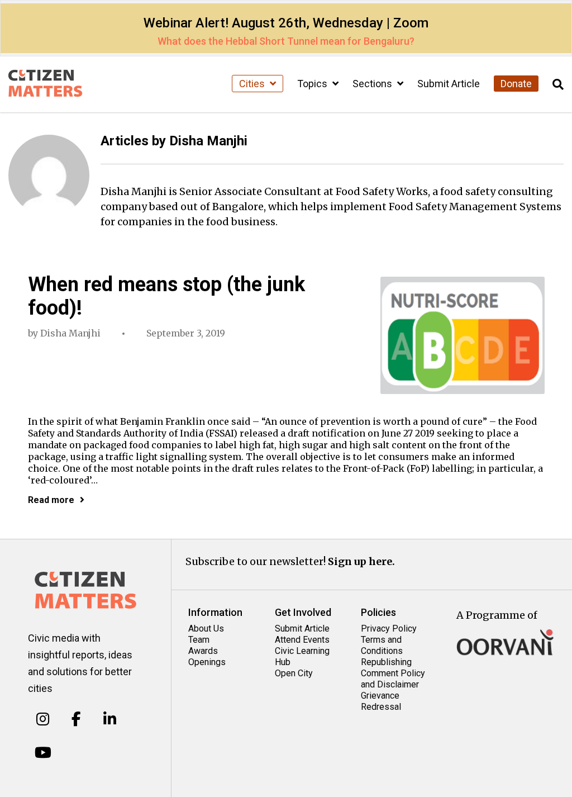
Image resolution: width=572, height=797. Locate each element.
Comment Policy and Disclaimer (393, 679)
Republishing (386, 662)
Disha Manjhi (70, 333)
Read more (51, 500)
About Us (206, 628)
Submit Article (448, 83)
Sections (373, 83)
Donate (516, 83)
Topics (313, 83)
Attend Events (302, 639)
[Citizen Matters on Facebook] (76, 719)
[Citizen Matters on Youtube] (43, 752)
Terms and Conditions (382, 645)
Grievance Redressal (381, 701)
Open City (294, 673)
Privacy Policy (389, 628)
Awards (203, 651)
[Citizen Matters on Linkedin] (110, 719)
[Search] (558, 84)
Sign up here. (361, 561)
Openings (207, 662)
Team (198, 639)
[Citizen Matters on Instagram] (43, 719)
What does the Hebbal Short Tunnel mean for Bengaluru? (286, 41)
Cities (253, 83)
